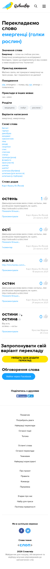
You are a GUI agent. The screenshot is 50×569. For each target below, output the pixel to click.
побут (23, 107)
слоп (25, 545)
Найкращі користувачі (25, 461)
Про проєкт (25, 471)
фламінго (6, 160)
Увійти (18, 376)
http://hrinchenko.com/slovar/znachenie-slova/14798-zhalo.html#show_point (14, 265)
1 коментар (7, 247)
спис (4, 149)
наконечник (8, 138)
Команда (25, 481)
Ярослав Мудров (40, 330)
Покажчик (25, 415)
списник (6, 152)
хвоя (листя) (8, 162)
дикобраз (6, 133)
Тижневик (25, 456)
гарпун (5, 130)
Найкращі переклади (25, 425)
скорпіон (6, 146)
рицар (5, 144)
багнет (5, 128)
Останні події (25, 431)
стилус (5, 154)
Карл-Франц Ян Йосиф (13, 185)
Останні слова (25, 445)
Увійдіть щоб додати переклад (25, 359)
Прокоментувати (10, 216)
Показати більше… (11, 211)
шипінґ (5, 168)
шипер (5, 165)
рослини (36, 107)
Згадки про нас (25, 496)
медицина (9, 107)
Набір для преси (25, 501)
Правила (25, 476)
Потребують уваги (25, 420)
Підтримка (25, 487)
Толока (25, 436)
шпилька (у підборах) (12, 176)
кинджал (6, 136)
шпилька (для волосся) (13, 173)
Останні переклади (25, 451)
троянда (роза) (9, 157)
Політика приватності (25, 506)
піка (4, 141)
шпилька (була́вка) (11, 170)
